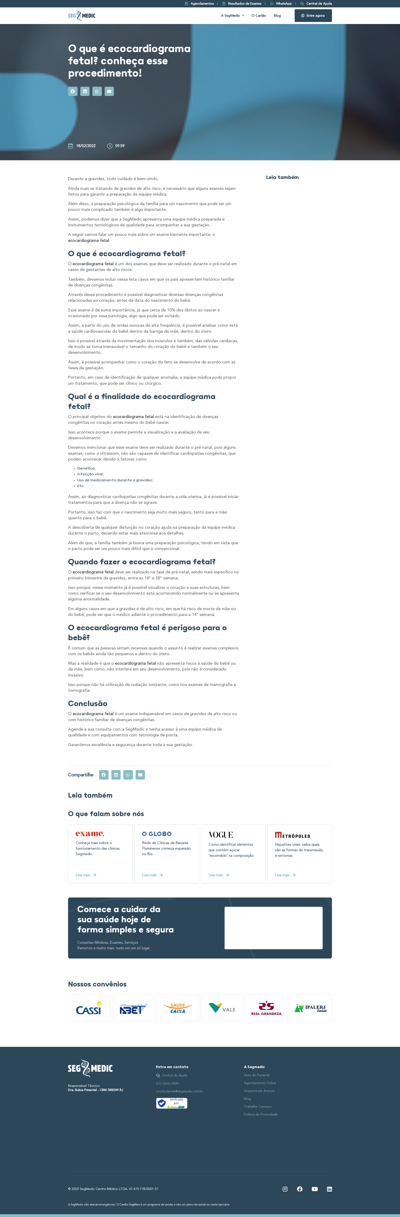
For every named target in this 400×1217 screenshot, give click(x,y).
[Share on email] (109, 91)
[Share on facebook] (73, 91)
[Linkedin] (329, 1189)
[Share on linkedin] (85, 91)
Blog (277, 15)
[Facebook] (299, 1189)
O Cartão (259, 15)
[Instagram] (285, 1189)
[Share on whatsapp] (97, 91)
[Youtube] (314, 1189)
